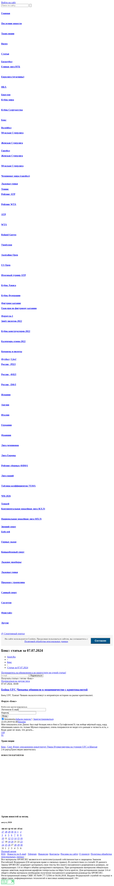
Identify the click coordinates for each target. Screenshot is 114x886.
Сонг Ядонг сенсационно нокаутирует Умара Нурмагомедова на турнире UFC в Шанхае (52, 747)
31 (15, 832)
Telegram (32, 854)
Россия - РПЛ (8, 364)
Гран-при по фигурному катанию (19, 308)
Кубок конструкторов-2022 (15, 331)
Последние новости (11, 23)
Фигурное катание (11, 303)
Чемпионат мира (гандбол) (15, 176)
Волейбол (6, 127)
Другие (5, 623)
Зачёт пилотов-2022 (11, 321)
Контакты (54, 854)
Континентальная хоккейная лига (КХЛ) (23, 508)
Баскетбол (6, 61)
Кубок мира (7, 99)
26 (9, 845)
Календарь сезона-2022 (13, 341)
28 (6, 832)
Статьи (5, 54)
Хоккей (5, 503)
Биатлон (5, 94)
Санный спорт (9, 592)
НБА (3, 87)
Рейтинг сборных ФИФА (14, 465)
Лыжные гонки (9, 183)
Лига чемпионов (10, 445)
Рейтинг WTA (8, 204)
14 (15, 838)
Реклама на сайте (69, 854)
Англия (5, 405)
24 (3, 845)
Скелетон (6, 602)
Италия (5, 415)
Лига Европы (8, 455)
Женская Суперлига (12, 143)
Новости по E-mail (16, 854)
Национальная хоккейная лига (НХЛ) (21, 519)
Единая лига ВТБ (10, 66)
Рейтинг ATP (8, 194)
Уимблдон (6, 245)
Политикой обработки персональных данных (46, 641)
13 (12, 838)
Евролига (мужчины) (12, 77)
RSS (3, 854)
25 (6, 845)
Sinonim (22, 722)
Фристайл (6, 612)
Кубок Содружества (12, 110)
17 (3, 841)
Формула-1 (7, 316)
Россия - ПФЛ (8, 384)
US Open (5, 265)
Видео (4, 43)
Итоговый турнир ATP (13, 275)
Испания (6, 394)
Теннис (5, 189)
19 (9, 841)
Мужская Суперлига (12, 133)
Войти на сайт (8, 2)
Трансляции (7, 33)
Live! (13, 359)
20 (12, 841)
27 (3, 832)
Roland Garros (8, 234)
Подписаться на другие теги (15, 681)
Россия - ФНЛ (8, 374)
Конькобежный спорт (12, 552)
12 (9, 838)
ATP (3, 214)
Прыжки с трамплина (13, 582)
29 (9, 832)
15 (18, 838)
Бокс (3, 120)
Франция (6, 435)
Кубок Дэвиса (8, 285)
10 (3, 838)
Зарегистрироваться (43, 719)
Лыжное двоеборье (11, 562)
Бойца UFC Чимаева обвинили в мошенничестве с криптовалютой (44, 689)
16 (21, 838)
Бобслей (5, 531)
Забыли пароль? (23, 719)
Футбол (5, 359)
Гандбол (5, 150)
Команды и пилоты (11, 351)
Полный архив (8, 851)
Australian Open (9, 255)
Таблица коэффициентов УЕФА (18, 486)
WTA (4, 224)
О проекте (84, 854)
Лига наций (7, 475)
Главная (5, 13)
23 (21, 841)
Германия (6, 425)
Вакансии (43, 854)
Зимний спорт (8, 526)
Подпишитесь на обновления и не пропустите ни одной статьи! (33, 672)
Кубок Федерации (10, 295)
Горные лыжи (8, 542)
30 (12, 832)
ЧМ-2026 (6, 496)
